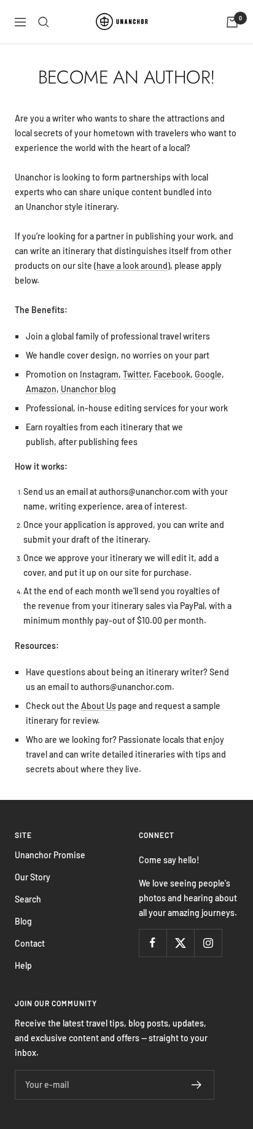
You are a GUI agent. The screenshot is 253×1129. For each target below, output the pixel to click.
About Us (98, 705)
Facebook (172, 374)
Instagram (99, 374)
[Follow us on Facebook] (152, 942)
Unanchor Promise (50, 855)
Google (208, 374)
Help (23, 965)
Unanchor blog (88, 389)
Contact (30, 943)
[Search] (43, 22)
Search (28, 899)
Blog (23, 921)
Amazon (41, 389)
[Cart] (232, 22)
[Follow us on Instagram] (208, 942)
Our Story (32, 877)
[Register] (197, 1085)
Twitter (136, 374)
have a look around (132, 265)
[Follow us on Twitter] (180, 942)
